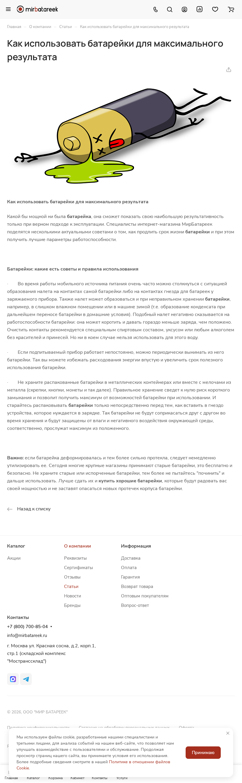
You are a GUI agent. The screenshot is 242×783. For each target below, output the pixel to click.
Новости (72, 596)
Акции (14, 558)
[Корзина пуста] (231, 9)
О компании (77, 546)
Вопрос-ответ (135, 605)
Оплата (129, 568)
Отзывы (72, 577)
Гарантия (130, 577)
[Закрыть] (228, 733)
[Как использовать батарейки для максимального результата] (121, 184)
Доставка (130, 558)
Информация (136, 546)
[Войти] (184, 9)
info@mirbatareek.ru (27, 635)
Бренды (72, 605)
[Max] (13, 679)
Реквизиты (75, 558)
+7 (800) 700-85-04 (27, 626)
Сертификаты (78, 568)
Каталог (16, 546)
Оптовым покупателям (145, 596)
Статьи (71, 586)
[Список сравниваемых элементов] (199, 9)
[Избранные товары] (215, 9)
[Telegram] (26, 679)
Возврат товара (137, 586)
